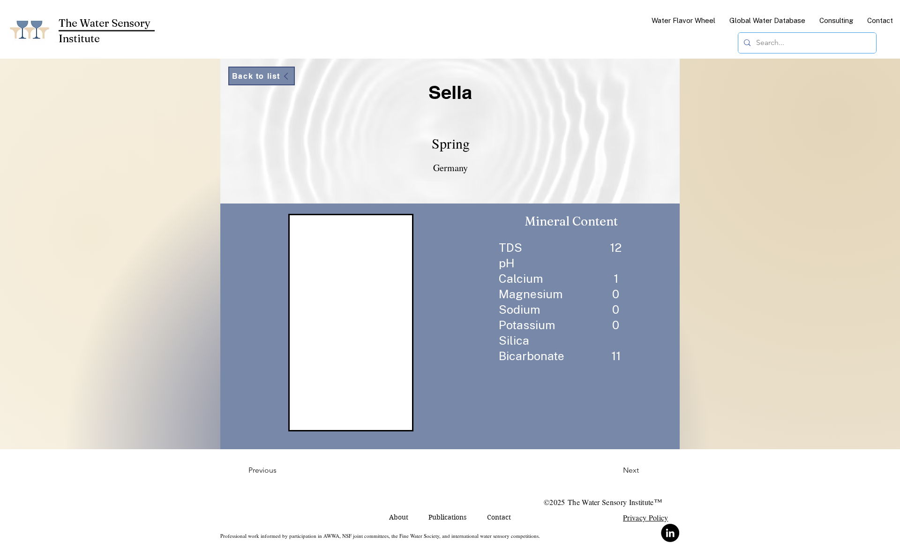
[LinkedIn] (670, 533)
